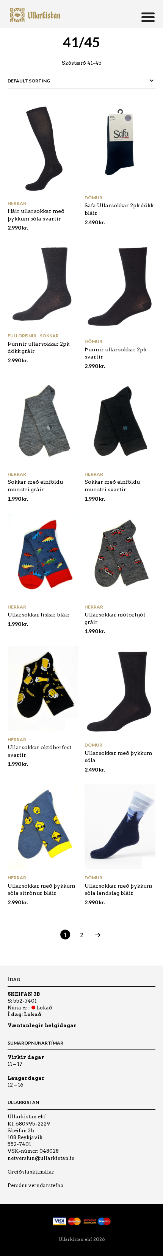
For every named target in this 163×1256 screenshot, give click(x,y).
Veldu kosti (71, 189)
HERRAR (17, 203)
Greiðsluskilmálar (31, 1172)
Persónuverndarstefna (36, 1185)
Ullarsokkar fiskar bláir (39, 615)
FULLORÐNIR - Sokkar (33, 335)
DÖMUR (93, 197)
